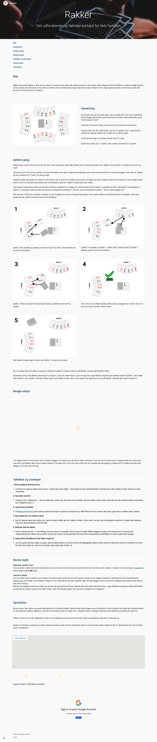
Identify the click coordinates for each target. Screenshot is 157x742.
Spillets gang (18, 51)
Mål (14, 43)
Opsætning (17, 47)
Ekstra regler (18, 63)
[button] (4, 738)
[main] (78, 19)
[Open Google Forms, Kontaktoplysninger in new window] (140, 695)
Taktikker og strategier (22, 59)
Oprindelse (17, 67)
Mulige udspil (18, 55)
